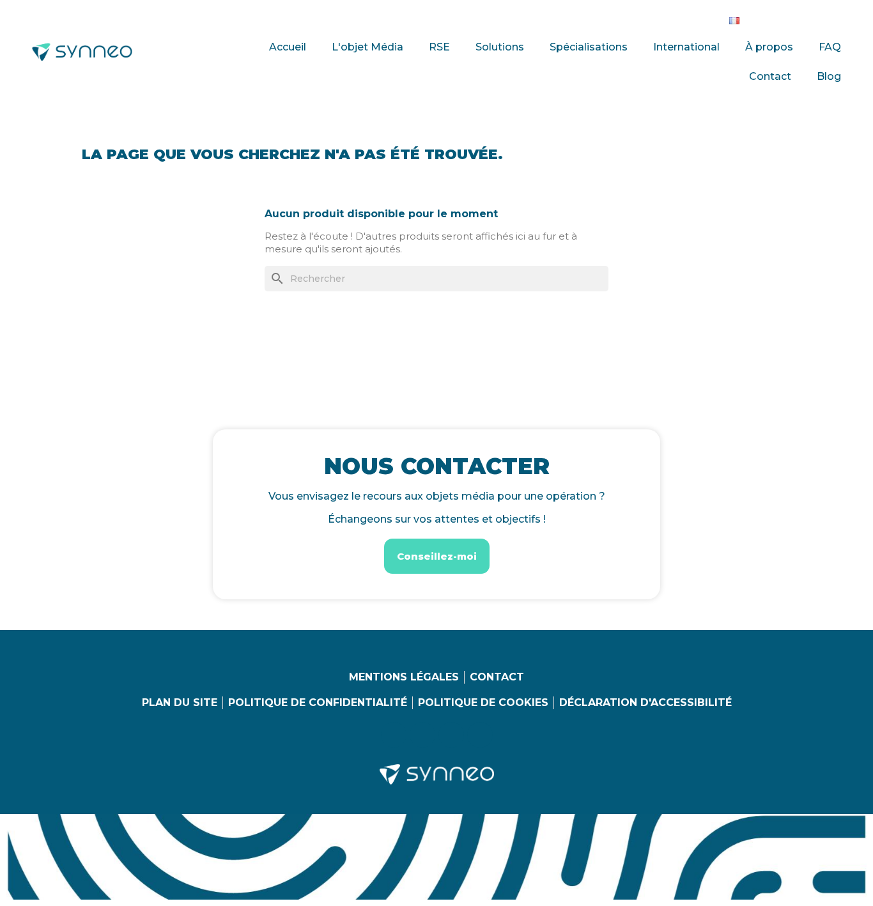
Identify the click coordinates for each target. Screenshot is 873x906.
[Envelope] (842, 17)
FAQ (830, 47)
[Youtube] (816, 17)
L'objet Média (367, 47)
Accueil (287, 47)
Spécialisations (589, 47)
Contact (770, 76)
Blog (829, 76)
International (686, 47)
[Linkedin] (763, 17)
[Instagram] (789, 17)
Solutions (499, 47)
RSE (439, 47)
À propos (769, 47)
